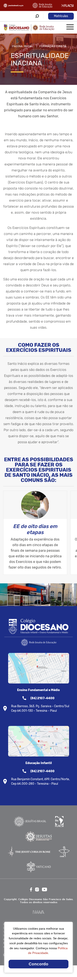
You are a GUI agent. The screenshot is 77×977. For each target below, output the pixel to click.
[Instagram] (37, 889)
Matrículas (61, 16)
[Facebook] (31, 889)
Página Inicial (23, 46)
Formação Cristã (53, 46)
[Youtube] (44, 889)
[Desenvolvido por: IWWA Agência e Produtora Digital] (39, 912)
